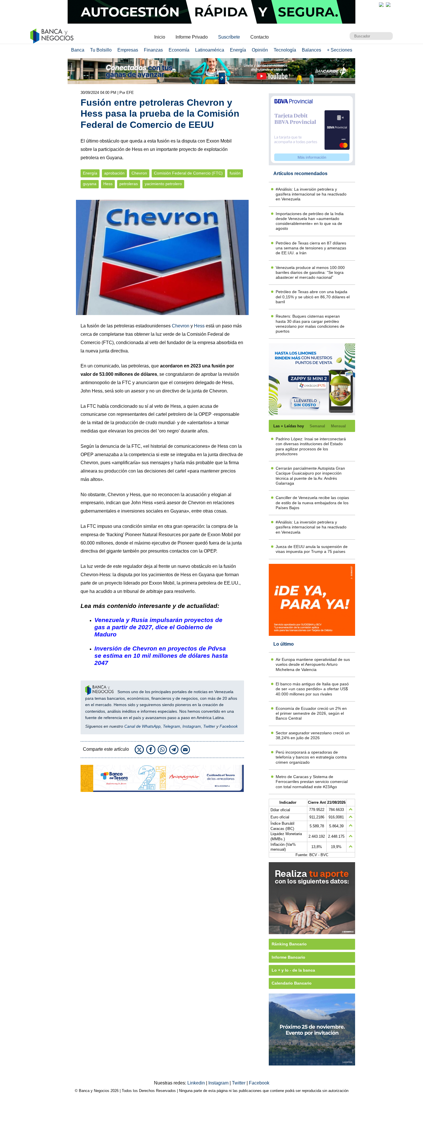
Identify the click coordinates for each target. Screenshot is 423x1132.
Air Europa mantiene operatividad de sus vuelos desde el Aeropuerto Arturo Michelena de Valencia (313, 664)
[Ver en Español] (388, 4)
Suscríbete (229, 37)
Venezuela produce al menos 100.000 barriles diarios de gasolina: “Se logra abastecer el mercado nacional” (310, 272)
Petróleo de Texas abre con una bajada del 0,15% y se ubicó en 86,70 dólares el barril (313, 296)
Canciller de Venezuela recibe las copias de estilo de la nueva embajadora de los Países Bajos (312, 502)
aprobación (114, 173)
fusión (235, 173)
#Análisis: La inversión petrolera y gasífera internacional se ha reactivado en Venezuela (311, 194)
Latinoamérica (209, 50)
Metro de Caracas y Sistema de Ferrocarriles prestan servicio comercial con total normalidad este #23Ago (312, 781)
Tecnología (285, 50)
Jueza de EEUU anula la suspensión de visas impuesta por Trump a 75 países (312, 549)
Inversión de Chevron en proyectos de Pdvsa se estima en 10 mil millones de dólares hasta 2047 (161, 655)
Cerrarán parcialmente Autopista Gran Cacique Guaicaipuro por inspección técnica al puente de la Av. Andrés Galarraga (310, 476)
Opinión (260, 50)
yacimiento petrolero (163, 184)
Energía (238, 50)
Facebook (229, 726)
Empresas (127, 50)
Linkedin (196, 1082)
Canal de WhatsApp (142, 726)
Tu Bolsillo (101, 50)
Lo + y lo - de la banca (293, 970)
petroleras (128, 184)
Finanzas (153, 50)
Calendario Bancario (292, 983)
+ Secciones (339, 50)
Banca (77, 50)
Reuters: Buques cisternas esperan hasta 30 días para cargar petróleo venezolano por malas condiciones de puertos (310, 323)
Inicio (159, 37)
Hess (108, 184)
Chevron (139, 173)
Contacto (259, 37)
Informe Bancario (288, 957)
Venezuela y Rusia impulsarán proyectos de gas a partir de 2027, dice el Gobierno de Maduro (158, 627)
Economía (179, 50)
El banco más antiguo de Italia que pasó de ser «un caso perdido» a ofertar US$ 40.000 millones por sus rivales (312, 689)
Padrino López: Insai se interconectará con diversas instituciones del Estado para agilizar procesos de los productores (311, 446)
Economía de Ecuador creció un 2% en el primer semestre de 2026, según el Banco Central (311, 713)
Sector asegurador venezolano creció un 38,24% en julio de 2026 (313, 735)
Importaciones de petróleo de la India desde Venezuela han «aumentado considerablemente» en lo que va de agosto (310, 221)
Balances (311, 50)
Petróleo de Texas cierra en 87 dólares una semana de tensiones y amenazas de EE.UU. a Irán (311, 248)
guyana (89, 184)
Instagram (191, 726)
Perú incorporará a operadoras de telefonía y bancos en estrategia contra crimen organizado (311, 757)
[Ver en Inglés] (381, 4)
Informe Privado (192, 37)
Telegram (171, 726)
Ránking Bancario (289, 944)
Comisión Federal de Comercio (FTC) (188, 173)
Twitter (209, 726)
